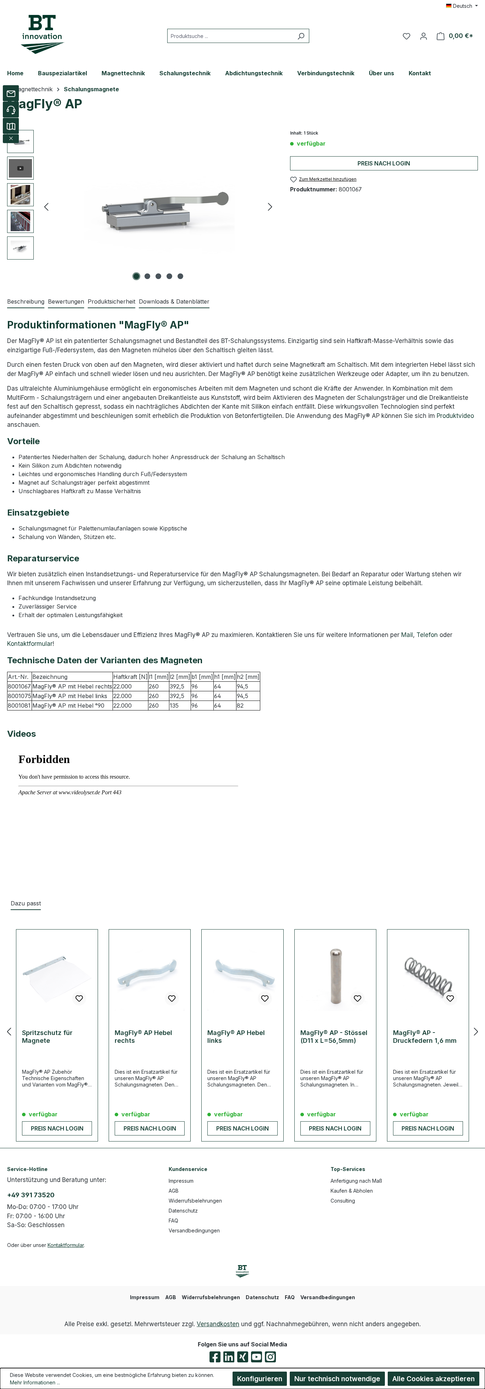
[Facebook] (214, 1356)
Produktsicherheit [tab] (111, 301)
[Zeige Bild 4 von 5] (169, 276)
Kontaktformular (30, 643)
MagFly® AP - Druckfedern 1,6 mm (425, 1036)
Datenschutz (183, 1211)
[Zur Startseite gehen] (42, 34)
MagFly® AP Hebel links (236, 1036)
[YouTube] (256, 1356)
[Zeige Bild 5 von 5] (180, 276)
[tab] (25, 301)
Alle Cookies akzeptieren (433, 1378)
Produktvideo (455, 415)
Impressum (181, 1181)
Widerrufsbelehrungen (195, 1201)
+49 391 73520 (31, 1195)
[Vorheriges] (46, 206)
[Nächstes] (270, 206)
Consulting (343, 1201)
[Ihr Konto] (423, 36)
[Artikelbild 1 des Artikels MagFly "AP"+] (158, 206)
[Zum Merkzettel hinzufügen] (79, 998)
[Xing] (242, 1356)
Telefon (427, 634)
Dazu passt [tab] (26, 903)
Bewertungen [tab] (66, 301)
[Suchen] (301, 36)
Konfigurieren (259, 1378)
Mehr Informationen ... (35, 1382)
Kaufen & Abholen (352, 1191)
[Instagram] (270, 1356)
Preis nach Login (384, 163)
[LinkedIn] (228, 1356)
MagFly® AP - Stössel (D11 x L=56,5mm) (333, 1036)
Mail (407, 634)
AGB (174, 1191)
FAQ (173, 1221)
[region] (141, 206)
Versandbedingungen (194, 1230)
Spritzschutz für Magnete (47, 1036)
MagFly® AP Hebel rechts (143, 1036)
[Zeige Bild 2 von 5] (147, 276)
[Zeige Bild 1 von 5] (136, 276)
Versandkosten (218, 1324)
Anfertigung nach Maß (356, 1181)
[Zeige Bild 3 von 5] (158, 276)
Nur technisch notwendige (337, 1378)
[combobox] (230, 36)
